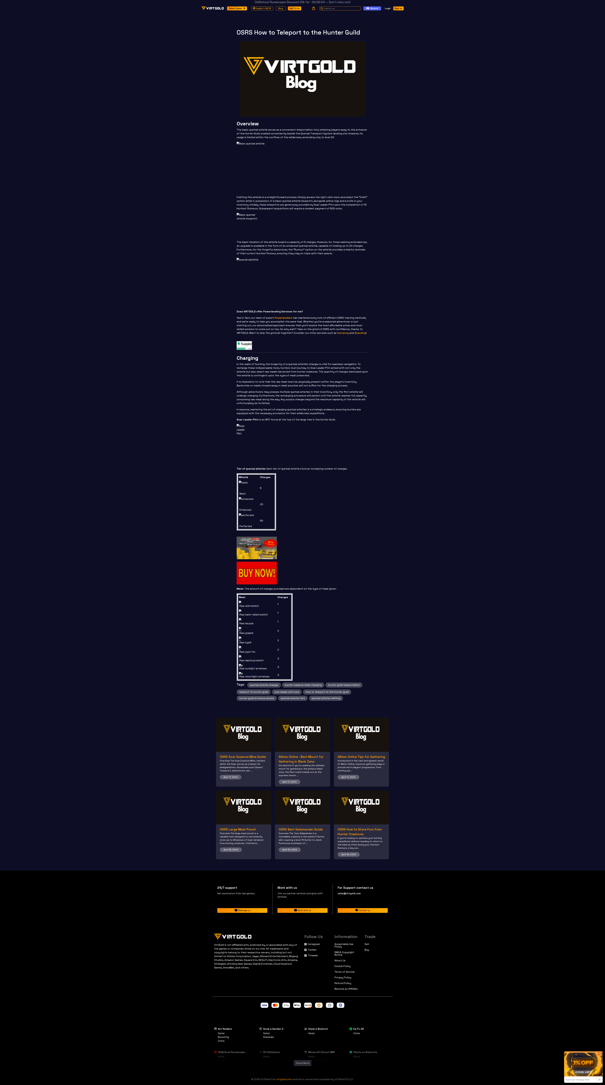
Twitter (312, 950)
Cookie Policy (342, 966)
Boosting (223, 1037)
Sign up (398, 8)
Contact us (364, 910)
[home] (213, 8)
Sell (367, 944)
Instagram (314, 944)
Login (388, 8)
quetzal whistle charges (264, 685)
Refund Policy (342, 983)
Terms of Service (344, 972)
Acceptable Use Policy (343, 945)
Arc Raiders (225, 1028)
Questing (360, 333)
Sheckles (268, 1037)
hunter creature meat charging (303, 685)
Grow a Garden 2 (273, 1028)
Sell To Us (294, 8)
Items (221, 1033)
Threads (313, 955)
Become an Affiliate (346, 989)
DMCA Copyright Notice (344, 953)
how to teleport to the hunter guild (327, 692)
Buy (367, 950)
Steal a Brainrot (318, 1028)
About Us (340, 960)
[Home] (257, 936)
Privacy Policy (342, 977)
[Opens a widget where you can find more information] (583, 1067)
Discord (374, 8)
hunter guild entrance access (256, 698)
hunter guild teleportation (344, 685)
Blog (280, 8)
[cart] (313, 8)
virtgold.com (284, 1079)
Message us (244, 910)
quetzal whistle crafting (325, 698)
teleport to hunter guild (253, 692)
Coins (221, 1040)
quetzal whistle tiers (293, 698)
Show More (302, 1063)
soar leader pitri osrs (286, 692)
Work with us (304, 910)
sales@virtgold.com (349, 893)
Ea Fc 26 (358, 1028)
